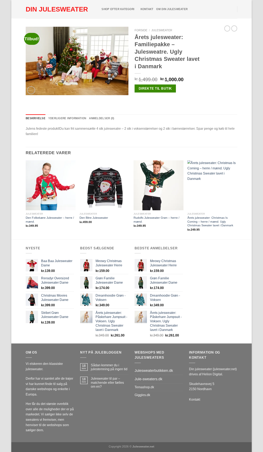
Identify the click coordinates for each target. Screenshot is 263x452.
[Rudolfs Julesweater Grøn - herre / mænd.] (158, 185)
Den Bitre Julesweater (94, 217)
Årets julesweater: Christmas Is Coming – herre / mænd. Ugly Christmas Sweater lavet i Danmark (210, 221)
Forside (141, 30)
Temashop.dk (144, 387)
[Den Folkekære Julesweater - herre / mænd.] (51, 185)
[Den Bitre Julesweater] (104, 185)
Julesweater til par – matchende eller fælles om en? (107, 382)
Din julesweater (57, 9)
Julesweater (161, 30)
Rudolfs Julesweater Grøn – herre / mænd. (156, 219)
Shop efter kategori (118, 9)
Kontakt (147, 9)
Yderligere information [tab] (67, 118)
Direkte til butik (155, 88)
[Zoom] (31, 90)
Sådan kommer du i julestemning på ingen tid (109, 367)
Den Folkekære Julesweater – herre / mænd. (50, 219)
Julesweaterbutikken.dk (154, 371)
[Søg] (97, 9)
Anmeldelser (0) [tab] (101, 118)
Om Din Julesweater (172, 9)
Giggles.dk (142, 395)
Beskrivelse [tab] (35, 118)
